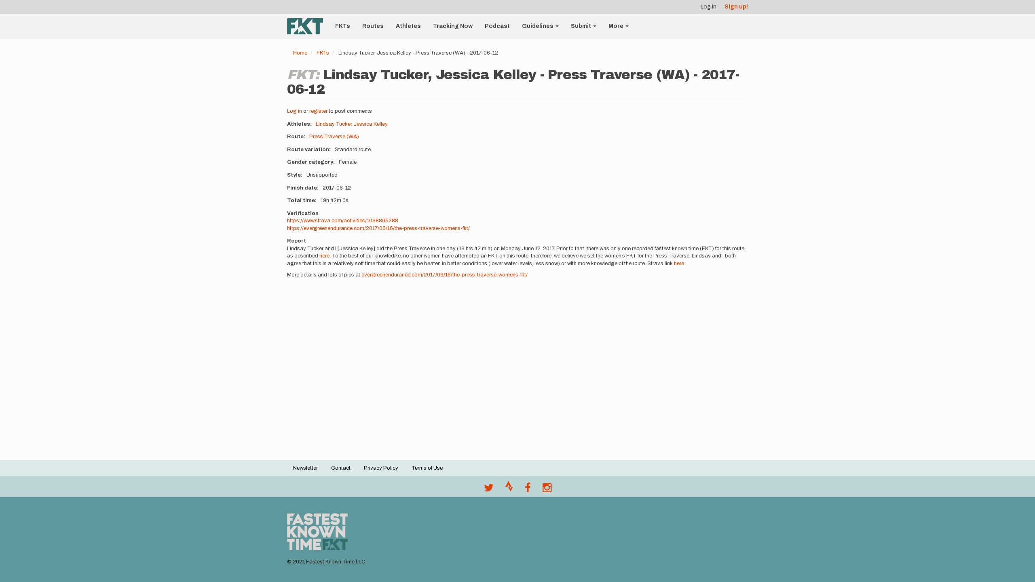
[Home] (308, 26)
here (324, 256)
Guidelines (538, 26)
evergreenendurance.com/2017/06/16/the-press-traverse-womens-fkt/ (444, 275)
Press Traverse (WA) (334, 136)
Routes (373, 26)
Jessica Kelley (370, 124)
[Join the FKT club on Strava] (509, 490)
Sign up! (736, 7)
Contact (341, 468)
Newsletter (305, 468)
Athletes (408, 26)
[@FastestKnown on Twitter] (489, 490)
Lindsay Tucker (334, 124)
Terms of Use (427, 468)
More (616, 26)
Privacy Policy (381, 468)
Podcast (497, 26)
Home (300, 53)
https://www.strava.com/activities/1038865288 (342, 221)
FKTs (342, 26)
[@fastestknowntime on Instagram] (547, 490)
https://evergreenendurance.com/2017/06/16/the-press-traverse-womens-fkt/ (378, 228)
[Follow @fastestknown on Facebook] (528, 490)
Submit (581, 26)
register (318, 111)
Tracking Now (453, 26)
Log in (708, 7)
